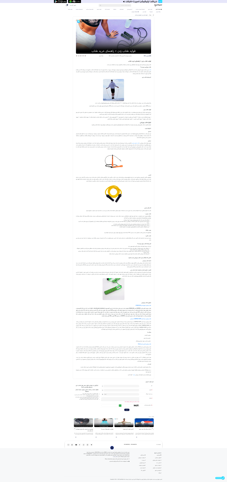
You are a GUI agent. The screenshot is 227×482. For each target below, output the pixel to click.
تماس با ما (158, 462)
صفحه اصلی (158, 9)
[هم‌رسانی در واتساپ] (85, 56)
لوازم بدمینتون (99, 9)
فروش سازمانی (158, 457)
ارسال (127, 409)
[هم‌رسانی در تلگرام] (80, 56)
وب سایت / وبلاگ (149, 394)
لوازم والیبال (121, 9)
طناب (150, 70)
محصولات (114, 9)
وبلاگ (150, 15)
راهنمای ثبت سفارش (157, 468)
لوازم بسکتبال (70, 9)
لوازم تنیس (144, 11)
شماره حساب (142, 468)
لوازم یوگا (151, 11)
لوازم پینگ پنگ (107, 9)
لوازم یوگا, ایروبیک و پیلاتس (140, 9)
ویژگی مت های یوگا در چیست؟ (107, 429)
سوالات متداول (158, 465)
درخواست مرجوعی (141, 457)
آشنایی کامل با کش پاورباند (128, 429)
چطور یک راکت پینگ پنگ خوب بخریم (146, 429)
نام (151, 385)
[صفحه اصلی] (153, 15)
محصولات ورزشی (135, 11)
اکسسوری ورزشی (129, 9)
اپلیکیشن (158, 455)
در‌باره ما (143, 460)
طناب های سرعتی (135, 143)
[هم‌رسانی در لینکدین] (83, 56)
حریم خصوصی (142, 462)
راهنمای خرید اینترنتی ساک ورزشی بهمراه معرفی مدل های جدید (83, 430)
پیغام (150, 398)
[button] (152, 428)
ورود (74, 5)
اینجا (134, 375)
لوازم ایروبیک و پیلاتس (89, 9)
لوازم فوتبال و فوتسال (79, 9)
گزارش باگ (143, 470)
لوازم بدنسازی (150, 9)
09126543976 (134, 444)
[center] (100, 5)
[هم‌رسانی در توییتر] (78, 56)
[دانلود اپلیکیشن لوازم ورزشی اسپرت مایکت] (113, 1)
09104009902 (127, 444)
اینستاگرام (143, 455)
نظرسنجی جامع (158, 470)
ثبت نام (71, 5)
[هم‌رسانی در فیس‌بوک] (76, 56)
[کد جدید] (120, 405)
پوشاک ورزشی (158, 11)
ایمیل (150, 389)
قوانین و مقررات (142, 465)
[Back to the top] (112, 447)
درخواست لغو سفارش (157, 460)
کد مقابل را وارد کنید (147, 405)
